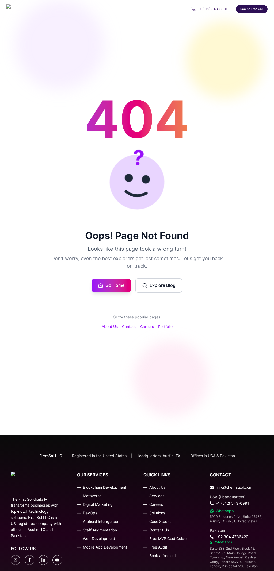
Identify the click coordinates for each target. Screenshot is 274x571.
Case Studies (160, 521)
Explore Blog (163, 285)
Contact (129, 326)
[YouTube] (57, 560)
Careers (147, 326)
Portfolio (165, 326)
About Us (110, 326)
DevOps (90, 513)
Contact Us (159, 530)
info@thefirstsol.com (234, 487)
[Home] (36, 9)
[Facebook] (29, 560)
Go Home (114, 285)
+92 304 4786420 (232, 536)
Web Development (99, 538)
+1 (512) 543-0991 (232, 503)
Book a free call (251, 9)
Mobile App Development (105, 547)
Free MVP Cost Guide (168, 538)
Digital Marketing (98, 504)
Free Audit (158, 547)
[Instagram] (15, 560)
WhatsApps (223, 542)
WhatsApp (225, 510)
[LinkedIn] (43, 560)
